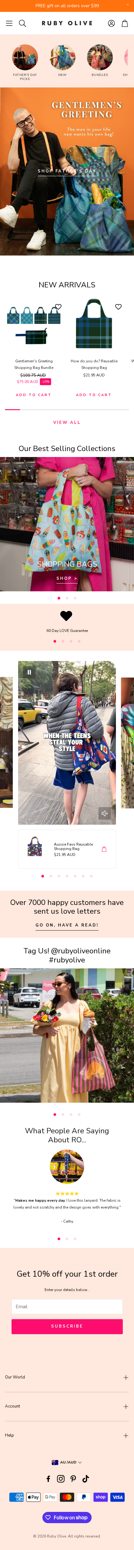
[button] (9, 23)
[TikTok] (85, 1479)
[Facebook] (48, 1479)
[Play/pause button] (29, 672)
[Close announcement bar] (127, 4)
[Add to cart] (104, 849)
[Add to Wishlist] (59, 306)
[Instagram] (61, 1479)
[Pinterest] (73, 1479)
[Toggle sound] (104, 813)
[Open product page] (34, 324)
